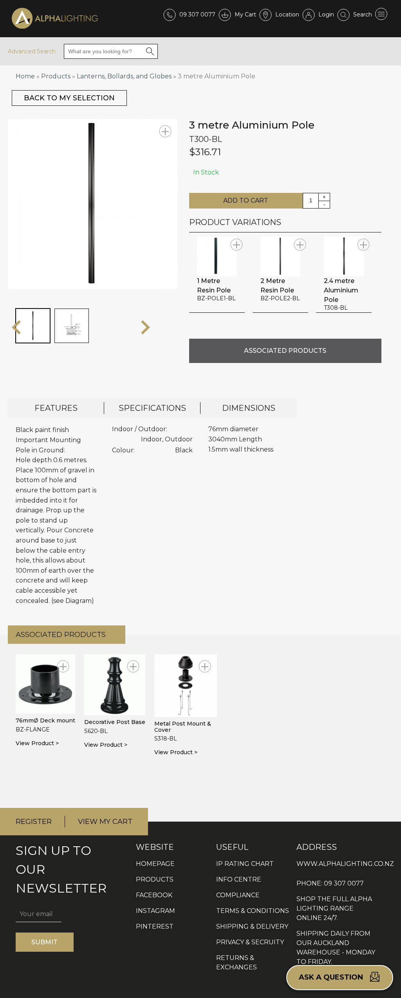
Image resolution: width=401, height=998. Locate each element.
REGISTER (34, 821)
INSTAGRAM (155, 911)
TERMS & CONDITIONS (252, 911)
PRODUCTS (154, 879)
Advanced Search (32, 51)
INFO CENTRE (238, 879)
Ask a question (332, 977)
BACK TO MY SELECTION (69, 98)
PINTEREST (154, 926)
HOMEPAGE (155, 863)
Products (55, 76)
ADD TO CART (245, 200)
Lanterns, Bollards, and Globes (124, 76)
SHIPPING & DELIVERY (252, 926)
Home (25, 76)
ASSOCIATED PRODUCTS (285, 350)
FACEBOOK (154, 895)
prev (16, 327)
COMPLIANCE (238, 895)
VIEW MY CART (105, 821)
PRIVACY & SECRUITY (250, 942)
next (145, 327)
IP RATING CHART (245, 863)
